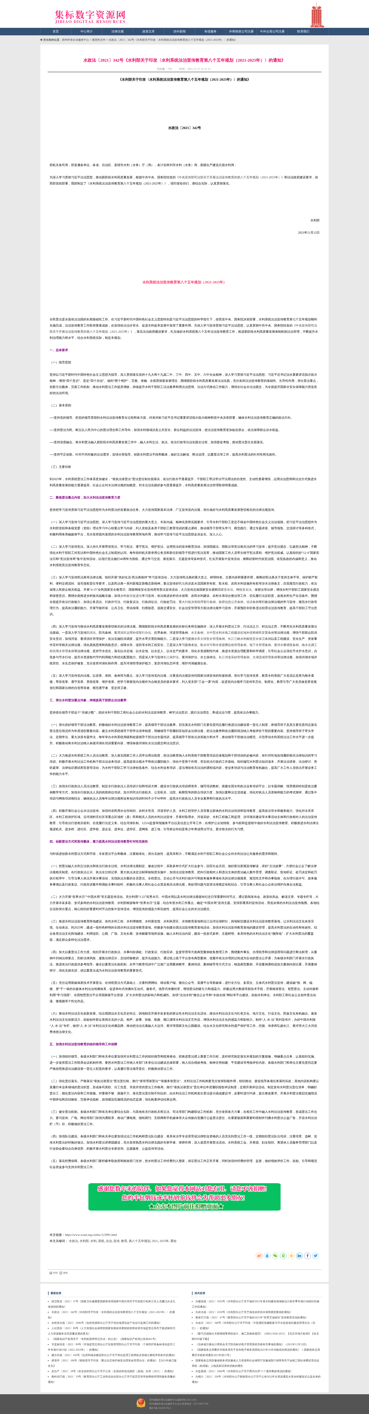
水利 (93, 1241)
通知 (173, 1241)
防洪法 (91, 632)
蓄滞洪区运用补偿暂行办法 (132, 632)
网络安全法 (244, 589)
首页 (56, 31)
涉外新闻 (179, 31)
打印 (55, 1273)
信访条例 (252, 602)
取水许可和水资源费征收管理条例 (223, 645)
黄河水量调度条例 (286, 645)
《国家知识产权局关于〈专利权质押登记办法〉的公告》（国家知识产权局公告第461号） (105, 1339)
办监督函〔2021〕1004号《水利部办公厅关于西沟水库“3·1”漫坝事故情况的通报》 (244, 1371)
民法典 (183, 583)
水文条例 (197, 632)
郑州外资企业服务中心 (75, 39)
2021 (155, 1241)
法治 (109, 1241)
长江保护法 (171, 657)
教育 (124, 1241)
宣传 (116, 1241)
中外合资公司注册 (272, 31)
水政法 (73, 1241)
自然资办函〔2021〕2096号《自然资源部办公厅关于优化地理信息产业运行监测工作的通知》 (107, 1322)
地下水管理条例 (260, 645)
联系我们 (303, 31)
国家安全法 (225, 589)
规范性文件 (99, 39)
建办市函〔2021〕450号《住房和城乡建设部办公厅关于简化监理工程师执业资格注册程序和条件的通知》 (114, 1355)
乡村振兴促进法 (131, 595)
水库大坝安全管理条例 (209, 638)
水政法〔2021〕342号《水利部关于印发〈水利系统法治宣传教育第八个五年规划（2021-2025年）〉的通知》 (173, 39)
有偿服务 (210, 31)
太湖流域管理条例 (265, 657)
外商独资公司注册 (241, 31)
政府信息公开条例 (231, 602)
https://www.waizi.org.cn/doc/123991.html (91, 1234)
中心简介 (87, 31)
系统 (101, 1241)
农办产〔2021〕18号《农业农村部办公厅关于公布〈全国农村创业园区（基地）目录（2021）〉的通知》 (113, 1371)
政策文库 (148, 31)
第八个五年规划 (139, 1241)
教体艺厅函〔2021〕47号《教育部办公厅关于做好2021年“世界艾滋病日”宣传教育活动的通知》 (251, 1317)
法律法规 (117, 31)
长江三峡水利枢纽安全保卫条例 (249, 638)
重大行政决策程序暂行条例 (197, 602)
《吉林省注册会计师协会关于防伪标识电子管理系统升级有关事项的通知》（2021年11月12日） (251, 1344)
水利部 (84, 1241)
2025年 (164, 1241)
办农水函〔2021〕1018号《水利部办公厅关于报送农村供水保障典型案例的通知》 (243, 1312)
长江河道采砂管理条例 (234, 657)
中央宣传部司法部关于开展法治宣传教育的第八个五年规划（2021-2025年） (230, 177)
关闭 (65, 1273)
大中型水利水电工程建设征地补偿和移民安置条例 (240, 632)
